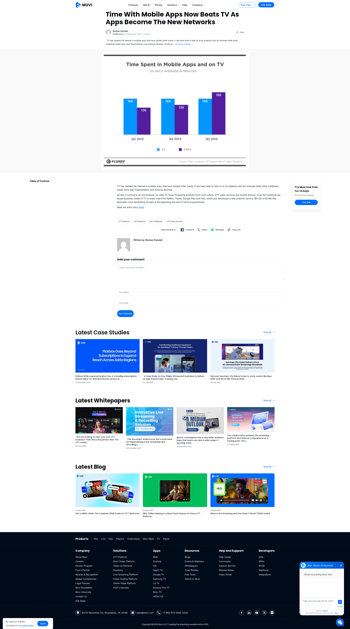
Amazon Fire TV (161, 587)
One (96, 538)
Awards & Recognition (86, 574)
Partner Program (83, 565)
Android (157, 561)
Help (184, 5)
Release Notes (226, 570)
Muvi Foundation (83, 587)
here (141, 207)
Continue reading (184, 44)
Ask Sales (266, 4)
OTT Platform (124, 221)
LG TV (156, 583)
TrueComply (133, 538)
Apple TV (158, 570)
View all (267, 332)
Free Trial (245, 5)
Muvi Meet (148, 538)
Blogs (187, 557)
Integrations (265, 574)
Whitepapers (191, 565)
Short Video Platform (124, 561)
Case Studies (191, 570)
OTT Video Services (175, 221)
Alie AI (146, 5)
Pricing (158, 5)
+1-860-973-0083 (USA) (175, 612)
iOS (155, 565)
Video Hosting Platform (125, 579)
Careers (79, 561)
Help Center (225, 557)
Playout (120, 538)
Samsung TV (159, 579)
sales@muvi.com (145, 612)
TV (158, 538)
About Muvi (81, 557)
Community (225, 561)
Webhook (264, 570)
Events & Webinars (194, 561)
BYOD (262, 565)
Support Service (227, 565)
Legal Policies (82, 583)
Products (133, 5)
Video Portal (225, 574)
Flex (111, 538)
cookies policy (27, 625)
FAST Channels (121, 587)
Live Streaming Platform (125, 574)
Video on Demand (122, 565)
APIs (261, 557)
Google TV (158, 574)
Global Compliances (85, 579)
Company (197, 5)
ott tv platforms (156, 221)
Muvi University (83, 592)
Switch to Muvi (192, 579)
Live (103, 538)
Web (155, 557)
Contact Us (81, 596)
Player (166, 538)
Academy (118, 570)
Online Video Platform (124, 583)
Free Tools (190, 574)
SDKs (261, 561)
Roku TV (157, 592)
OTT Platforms (139, 221)
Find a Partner (82, 570)
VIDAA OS (158, 596)
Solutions (172, 5)
